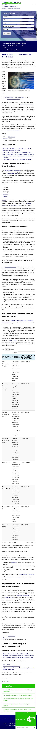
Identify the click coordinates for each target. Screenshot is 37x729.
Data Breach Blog (13, 723)
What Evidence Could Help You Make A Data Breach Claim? (17, 152)
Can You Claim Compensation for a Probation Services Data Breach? (18, 699)
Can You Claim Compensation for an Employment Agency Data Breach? (18, 690)
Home (5, 723)
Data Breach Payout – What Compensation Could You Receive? (18, 154)
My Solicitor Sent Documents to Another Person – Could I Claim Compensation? (18, 710)
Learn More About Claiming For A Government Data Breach (17, 159)
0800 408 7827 (11, 137)
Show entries (8, 349)
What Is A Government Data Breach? (12, 150)
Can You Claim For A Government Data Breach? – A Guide (17, 148)
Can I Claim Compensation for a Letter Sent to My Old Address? (17, 704)
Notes (15, 357)
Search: (15, 352)
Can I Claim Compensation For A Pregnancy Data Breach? (18, 695)
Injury (6, 357)
